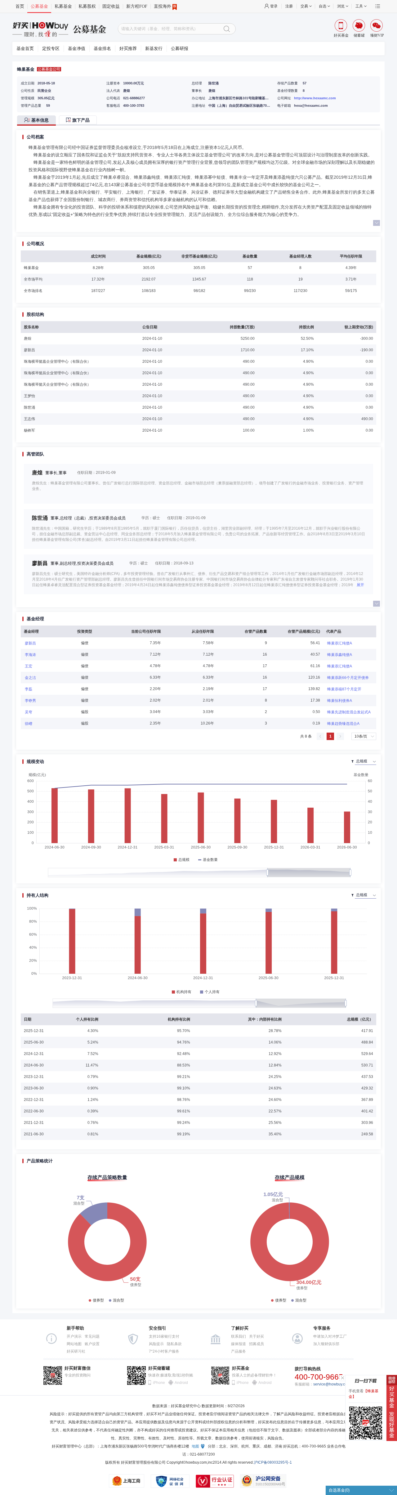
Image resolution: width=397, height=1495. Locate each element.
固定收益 (111, 6)
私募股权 (87, 6)
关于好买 (256, 1336)
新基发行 (154, 48)
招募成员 (256, 1344)
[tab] (38, 120)
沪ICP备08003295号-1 (273, 1462)
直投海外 (162, 6)
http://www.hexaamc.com (315, 98)
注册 (289, 6)
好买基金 (240, 1368)
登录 (274, 6)
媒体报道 (238, 1344)
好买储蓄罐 (159, 1368)
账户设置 (92, 1344)
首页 (20, 6)
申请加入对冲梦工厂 (330, 1336)
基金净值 (76, 48)
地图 (195, 1446)
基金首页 (25, 48)
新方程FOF (136, 6)
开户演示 (74, 1336)
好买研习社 (76, 1351)
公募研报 (179, 48)
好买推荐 (128, 48)
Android (181, 1383)
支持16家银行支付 (164, 1336)
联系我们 (238, 1336)
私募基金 (63, 6)
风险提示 (156, 1344)
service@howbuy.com (331, 1384)
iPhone (159, 1383)
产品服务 (238, 1351)
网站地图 (74, 1344)
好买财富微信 (78, 1368)
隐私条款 (174, 1344)
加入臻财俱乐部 (326, 1344)
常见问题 (92, 1336)
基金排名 (102, 48)
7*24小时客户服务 (164, 1351)
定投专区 (51, 48)
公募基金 (39, 6)
